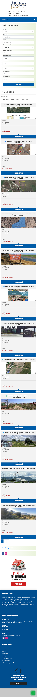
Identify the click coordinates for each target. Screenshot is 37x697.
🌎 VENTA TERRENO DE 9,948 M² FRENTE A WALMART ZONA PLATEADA (18, 287)
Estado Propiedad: (7, 50)
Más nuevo (6, 99)
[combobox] (18, 31)
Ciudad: (5, 29)
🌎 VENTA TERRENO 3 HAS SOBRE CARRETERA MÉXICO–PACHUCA (18, 359)
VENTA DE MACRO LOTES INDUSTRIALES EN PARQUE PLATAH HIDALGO (18, 324)
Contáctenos (6, 660)
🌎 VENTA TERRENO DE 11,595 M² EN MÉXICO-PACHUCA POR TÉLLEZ (18, 433)
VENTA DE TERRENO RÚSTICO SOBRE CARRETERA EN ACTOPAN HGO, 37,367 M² (19, 506)
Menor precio (15, 99)
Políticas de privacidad (9, 663)
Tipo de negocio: (7, 55)
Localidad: (5, 34)
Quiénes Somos (7, 658)
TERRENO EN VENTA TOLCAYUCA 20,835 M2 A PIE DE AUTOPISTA (18, 469)
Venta (4, 651)
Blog (4, 656)
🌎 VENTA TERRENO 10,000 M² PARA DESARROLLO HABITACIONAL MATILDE (18, 396)
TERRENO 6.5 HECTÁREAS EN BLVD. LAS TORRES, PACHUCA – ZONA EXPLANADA (18, 251)
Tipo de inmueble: (7, 45)
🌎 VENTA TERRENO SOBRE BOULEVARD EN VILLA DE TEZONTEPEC (18, 142)
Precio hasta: (6, 76)
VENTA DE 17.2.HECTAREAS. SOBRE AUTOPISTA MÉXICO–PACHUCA (18, 105)
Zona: (4, 39)
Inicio (4, 649)
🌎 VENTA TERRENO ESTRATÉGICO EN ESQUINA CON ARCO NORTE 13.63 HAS (19, 178)
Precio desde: (6, 71)
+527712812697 (20, 11)
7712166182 (15, 13)
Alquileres (5, 653)
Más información (18, 137)
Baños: (4, 66)
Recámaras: (6, 60)
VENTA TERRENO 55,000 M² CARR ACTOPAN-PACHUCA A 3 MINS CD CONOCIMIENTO (18, 214)
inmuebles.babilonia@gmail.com (11, 635)
